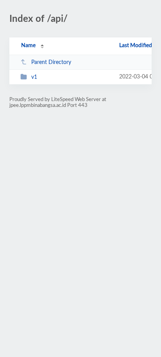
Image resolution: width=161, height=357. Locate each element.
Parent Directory (51, 62)
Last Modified (135, 45)
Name (28, 45)
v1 (34, 77)
